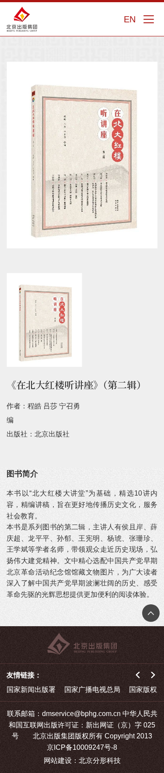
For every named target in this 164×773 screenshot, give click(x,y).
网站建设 (58, 760)
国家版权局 (146, 689)
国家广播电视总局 (92, 689)
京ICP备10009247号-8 (82, 747)
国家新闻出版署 (31, 689)
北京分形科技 (100, 760)
